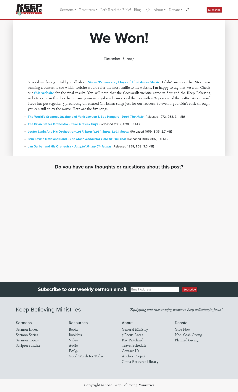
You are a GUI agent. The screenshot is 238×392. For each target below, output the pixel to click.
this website (44, 92)
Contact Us (130, 350)
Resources (87, 9)
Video (73, 340)
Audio (73, 345)
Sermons (66, 9)
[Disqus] (119, 222)
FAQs (73, 350)
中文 (147, 9)
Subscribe (214, 9)
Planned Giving (186, 340)
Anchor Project (133, 356)
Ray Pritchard (132, 340)
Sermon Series (27, 334)
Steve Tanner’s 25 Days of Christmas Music (124, 81)
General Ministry (135, 329)
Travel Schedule (134, 345)
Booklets (75, 334)
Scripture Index (28, 345)
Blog (137, 9)
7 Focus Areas (132, 334)
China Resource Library (140, 361)
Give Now (183, 329)
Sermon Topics (27, 340)
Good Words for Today (86, 356)
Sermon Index (27, 329)
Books (73, 329)
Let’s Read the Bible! (115, 9)
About (158, 9)
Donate (174, 9)
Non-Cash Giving (188, 334)
